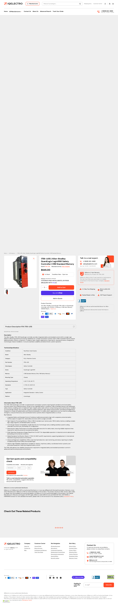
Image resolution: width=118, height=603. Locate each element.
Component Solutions (56, 550)
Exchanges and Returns (41, 550)
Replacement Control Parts (58, 552)
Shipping (43, 270)
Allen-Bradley (66, 258)
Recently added (55, 558)
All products (54, 548)
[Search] (80, 4)
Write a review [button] (72, 523)
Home (5, 245)
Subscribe (109, 585)
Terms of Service (73, 554)
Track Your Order (39, 552)
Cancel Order (38, 546)
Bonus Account (38, 548)
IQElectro (12, 547)
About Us (26, 546)
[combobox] (62, 4)
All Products (12, 245)
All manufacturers (55, 546)
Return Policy (72, 546)
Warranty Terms (73, 558)
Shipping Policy (73, 552)
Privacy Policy (72, 550)
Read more (53, 300)
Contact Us (27, 548)
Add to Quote (57, 290)
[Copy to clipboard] (74, 318)
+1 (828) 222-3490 (107, 11)
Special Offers (54, 556)
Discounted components (57, 554)
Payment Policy (73, 548)
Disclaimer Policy (68, 488)
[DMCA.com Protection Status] (110, 578)
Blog (25, 550)
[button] (105, 4)
